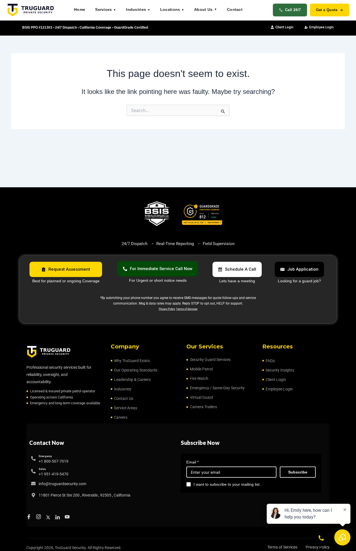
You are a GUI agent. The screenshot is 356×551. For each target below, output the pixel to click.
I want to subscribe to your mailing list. (227, 484)
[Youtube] (68, 517)
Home (79, 9)
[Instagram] (39, 517)
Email (192, 462)
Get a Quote (326, 10)
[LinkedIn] (58, 517)
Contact (235, 9)
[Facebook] (29, 517)
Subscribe (297, 472)
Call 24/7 (293, 10)
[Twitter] (49, 517)
